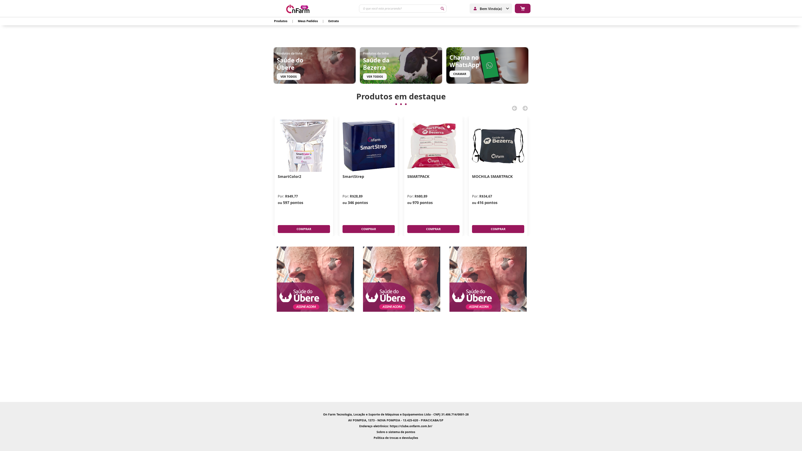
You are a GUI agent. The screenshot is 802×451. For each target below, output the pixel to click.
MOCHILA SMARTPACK (492, 176)
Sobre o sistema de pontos (396, 432)
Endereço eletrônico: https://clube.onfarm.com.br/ (395, 426)
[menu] (306, 21)
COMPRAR (304, 229)
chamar (459, 74)
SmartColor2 (289, 176)
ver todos (288, 77)
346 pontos (358, 202)
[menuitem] (281, 21)
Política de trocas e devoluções (396, 438)
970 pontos (422, 202)
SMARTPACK (418, 176)
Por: (281, 196)
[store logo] (301, 8)
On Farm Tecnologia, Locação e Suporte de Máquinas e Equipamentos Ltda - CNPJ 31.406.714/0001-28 (396, 414)
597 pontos (293, 202)
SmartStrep (353, 176)
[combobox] (403, 9)
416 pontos (487, 202)
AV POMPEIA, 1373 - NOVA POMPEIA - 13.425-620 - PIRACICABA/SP (395, 420)
